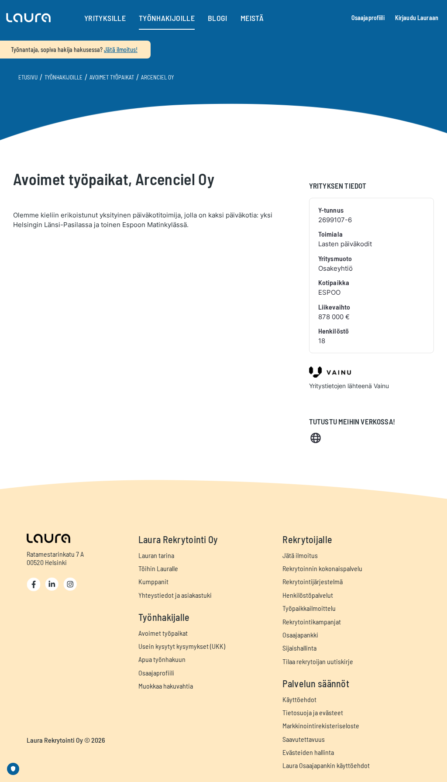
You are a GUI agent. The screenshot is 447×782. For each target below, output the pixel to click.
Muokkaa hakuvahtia (165, 686)
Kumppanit (153, 581)
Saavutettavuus (303, 739)
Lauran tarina (156, 555)
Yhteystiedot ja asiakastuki (175, 595)
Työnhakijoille (64, 77)
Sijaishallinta (299, 648)
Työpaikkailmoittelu (309, 608)
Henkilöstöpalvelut (307, 595)
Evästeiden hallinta (308, 752)
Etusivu (28, 77)
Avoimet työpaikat (111, 77)
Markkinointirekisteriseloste (320, 725)
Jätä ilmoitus (300, 555)
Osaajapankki (300, 634)
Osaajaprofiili (368, 17)
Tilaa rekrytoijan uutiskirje (317, 661)
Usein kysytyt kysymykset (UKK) (181, 646)
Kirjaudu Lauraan (416, 17)
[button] (28, 18)
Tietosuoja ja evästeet (312, 712)
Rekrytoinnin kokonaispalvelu (322, 568)
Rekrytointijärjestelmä (312, 581)
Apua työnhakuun (162, 659)
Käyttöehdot (299, 699)
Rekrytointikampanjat (311, 621)
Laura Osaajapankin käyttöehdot (326, 765)
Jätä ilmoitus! (121, 49)
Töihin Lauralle (158, 568)
